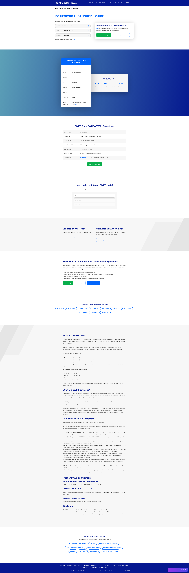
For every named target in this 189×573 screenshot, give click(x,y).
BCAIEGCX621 (75, 8)
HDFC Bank (82, 551)
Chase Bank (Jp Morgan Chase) (79, 543)
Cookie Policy (86, 565)
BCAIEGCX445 (94, 308)
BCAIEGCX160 (83, 312)
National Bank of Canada (93, 547)
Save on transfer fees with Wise (177, 569)
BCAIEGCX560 (71, 308)
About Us (69, 565)
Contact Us (101, 565)
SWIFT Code (93, 2)
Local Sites (62, 565)
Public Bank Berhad (94, 551)
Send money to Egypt (103, 35)
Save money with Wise (94, 164)
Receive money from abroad (121, 35)
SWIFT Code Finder (111, 565)
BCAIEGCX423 (83, 308)
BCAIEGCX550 (127, 308)
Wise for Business (93, 283)
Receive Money (80, 283)
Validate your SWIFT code (71, 238)
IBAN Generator (103, 567)
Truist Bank (73, 551)
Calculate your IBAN (103, 240)
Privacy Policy (77, 565)
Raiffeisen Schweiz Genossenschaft (108, 543)
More (120, 2)
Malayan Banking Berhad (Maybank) (112, 547)
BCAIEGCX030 (116, 308)
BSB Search (94, 567)
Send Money (68, 283)
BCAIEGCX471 (60, 308)
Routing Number (105, 2)
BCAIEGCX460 (94, 312)
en (129, 2)
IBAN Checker (86, 567)
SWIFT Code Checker (123, 565)
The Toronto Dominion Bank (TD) (75, 547)
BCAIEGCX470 (105, 308)
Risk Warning (94, 565)
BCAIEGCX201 (105, 312)
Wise (74, 39)
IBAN (114, 2)
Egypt (68, 8)
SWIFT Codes (62, 8)
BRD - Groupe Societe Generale (110, 551)
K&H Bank (93, 543)
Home (56, 8)
